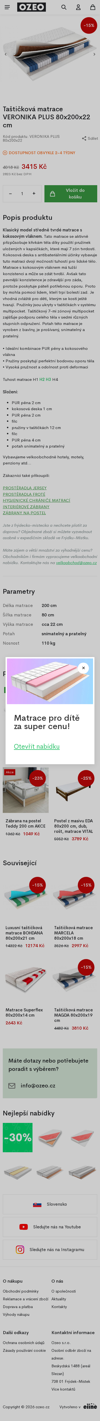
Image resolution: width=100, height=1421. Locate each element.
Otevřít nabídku (37, 746)
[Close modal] (83, 668)
